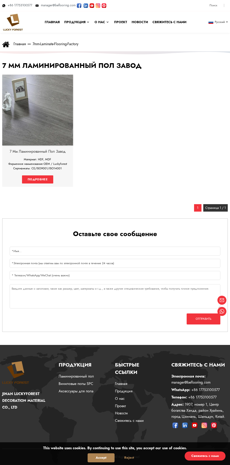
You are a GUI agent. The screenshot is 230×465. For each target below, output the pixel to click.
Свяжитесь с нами (129, 420)
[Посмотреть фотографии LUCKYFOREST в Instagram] (98, 5)
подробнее (38, 179)
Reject (129, 457)
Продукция (124, 391)
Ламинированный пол (76, 376)
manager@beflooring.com (58, 5)
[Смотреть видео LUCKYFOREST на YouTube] (92, 5)
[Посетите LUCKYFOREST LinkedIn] (86, 5)
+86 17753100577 (20, 5)
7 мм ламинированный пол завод (38, 151)
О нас (120, 398)
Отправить (203, 319)
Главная (19, 44)
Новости (121, 413)
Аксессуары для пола (76, 391)
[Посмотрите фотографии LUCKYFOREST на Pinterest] (104, 5)
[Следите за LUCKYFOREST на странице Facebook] (79, 5)
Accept (101, 457)
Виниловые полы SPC (76, 383)
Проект (120, 406)
